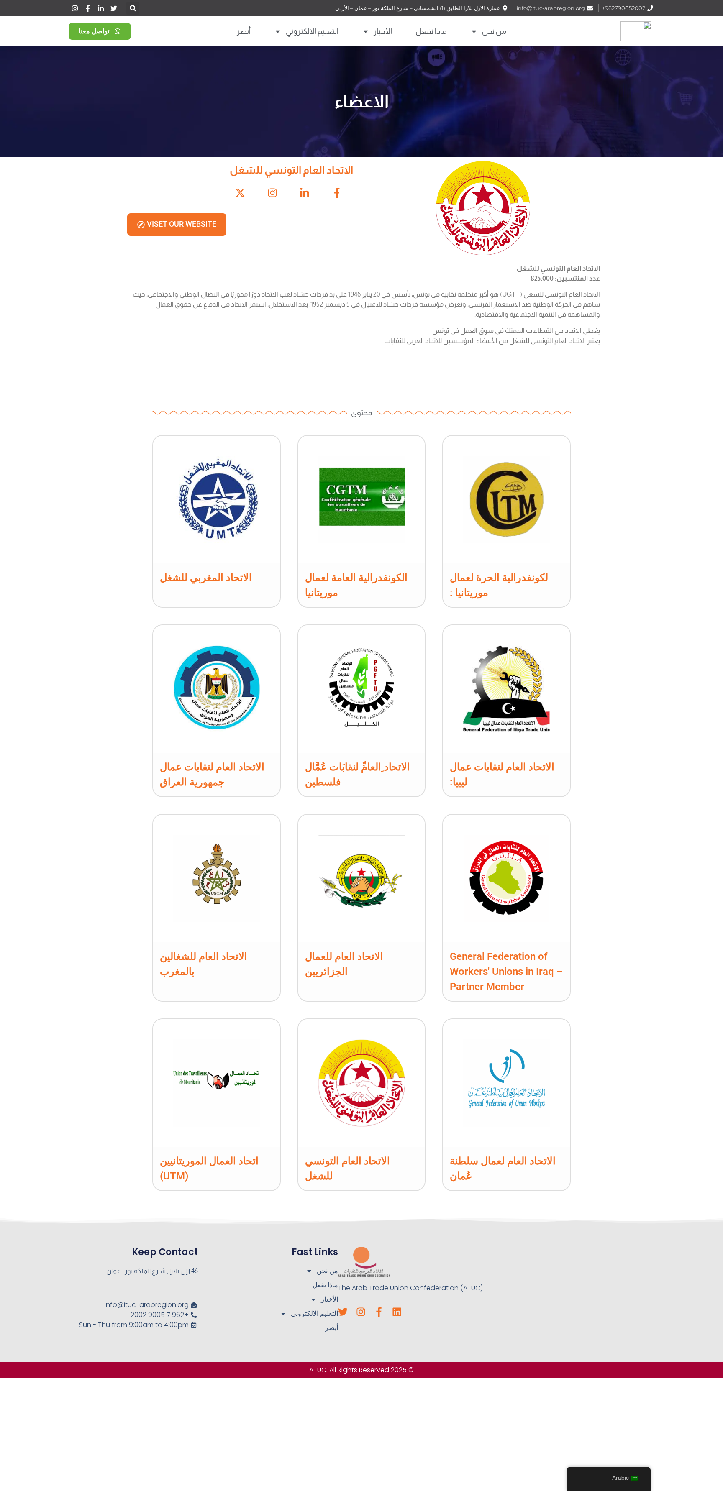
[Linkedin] (397, 1312)
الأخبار (383, 31)
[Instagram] (361, 1312)
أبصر (244, 31)
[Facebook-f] (379, 1312)
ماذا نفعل (431, 31)
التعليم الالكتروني (312, 31)
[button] (132, 8)
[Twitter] (343, 1312)
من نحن (494, 31)
